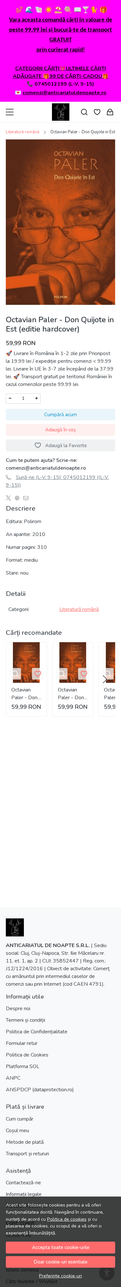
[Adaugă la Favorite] (38, 674)
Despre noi (18, 1008)
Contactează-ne (23, 1182)
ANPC (13, 1078)
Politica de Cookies (27, 1054)
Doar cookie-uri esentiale (60, 1262)
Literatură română (22, 132)
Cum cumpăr (19, 1119)
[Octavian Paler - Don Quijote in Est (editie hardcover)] (26, 662)
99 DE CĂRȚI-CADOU (75, 76)
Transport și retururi (27, 1153)
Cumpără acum (60, 414)
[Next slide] (105, 679)
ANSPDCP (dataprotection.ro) (40, 1089)
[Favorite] (97, 112)
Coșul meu (17, 1130)
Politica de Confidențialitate (36, 1031)
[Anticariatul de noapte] (60, 112)
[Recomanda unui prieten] (27, 498)
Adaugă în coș (60, 430)
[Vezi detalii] (15, 674)
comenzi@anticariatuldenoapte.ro (64, 92)
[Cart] (110, 112)
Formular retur (21, 1043)
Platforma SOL (22, 1066)
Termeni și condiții (25, 1020)
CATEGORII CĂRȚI (37, 68)
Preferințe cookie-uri (60, 1276)
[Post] (10, 498)
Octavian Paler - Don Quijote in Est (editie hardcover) (24, 693)
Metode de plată (25, 1142)
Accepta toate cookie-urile (60, 1247)
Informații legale (24, 1194)
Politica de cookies (66, 1219)
